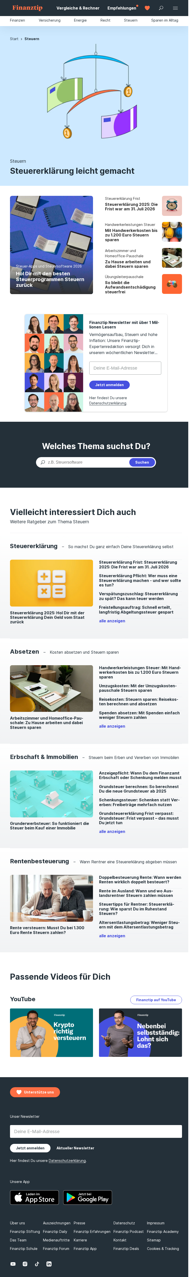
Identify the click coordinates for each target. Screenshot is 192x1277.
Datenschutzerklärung (143, 689)
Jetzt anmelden (106, 675)
